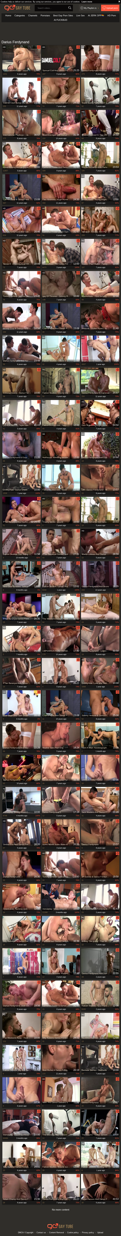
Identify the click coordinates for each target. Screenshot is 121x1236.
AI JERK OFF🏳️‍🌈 (96, 15)
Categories (19, 15)
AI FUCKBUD (60, 20)
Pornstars (45, 15)
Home (8, 15)
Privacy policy (88, 1232)
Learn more (87, 2)
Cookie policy (73, 1232)
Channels (32, 15)
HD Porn (111, 15)
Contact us (41, 1232)
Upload (100, 1232)
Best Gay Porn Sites (63, 15)
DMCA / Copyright (25, 1232)
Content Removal (56, 1232)
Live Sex (80, 15)
